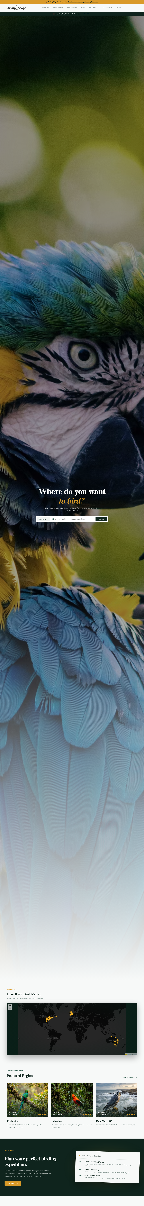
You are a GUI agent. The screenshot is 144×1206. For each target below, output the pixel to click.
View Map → (86, 14)
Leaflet (129, 1054)
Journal (119, 8)
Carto (134, 1054)
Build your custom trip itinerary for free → (83, 2)
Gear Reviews (107, 8)
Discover (45, 8)
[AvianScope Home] (17, 7)
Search (101, 519)
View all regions (128, 1077)
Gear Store (93, 8)
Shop (83, 8)
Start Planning (12, 1183)
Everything (42, 519)
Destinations (58, 8)
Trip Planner (72, 8)
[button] (111, 1036)
